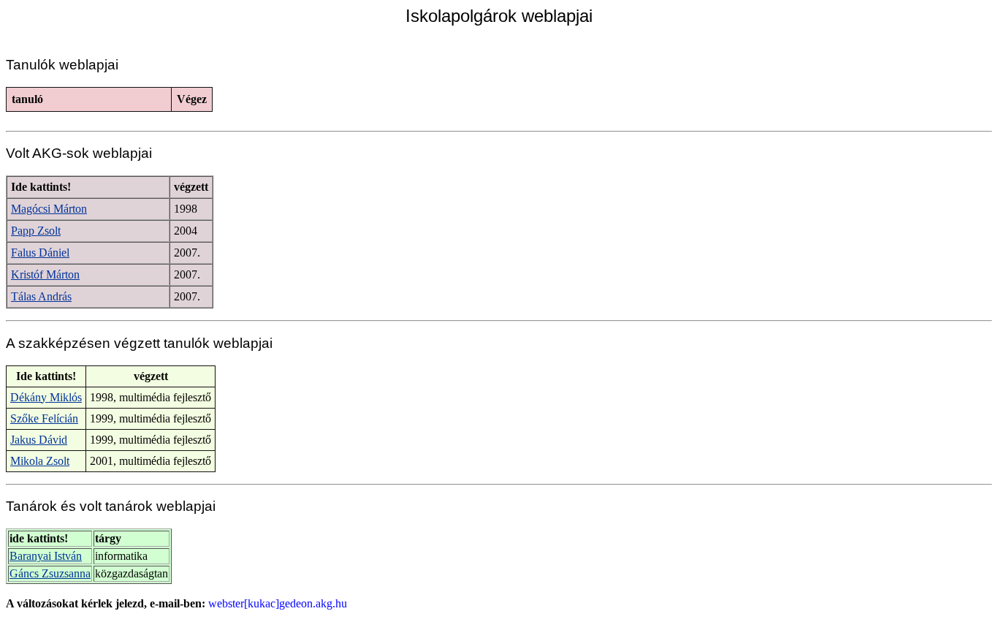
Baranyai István (45, 556)
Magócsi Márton (49, 208)
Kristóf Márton (45, 274)
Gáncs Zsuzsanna (50, 573)
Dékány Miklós (46, 397)
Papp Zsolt (36, 230)
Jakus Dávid (38, 439)
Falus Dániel (40, 252)
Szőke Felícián (44, 418)
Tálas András (41, 296)
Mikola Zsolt (39, 461)
